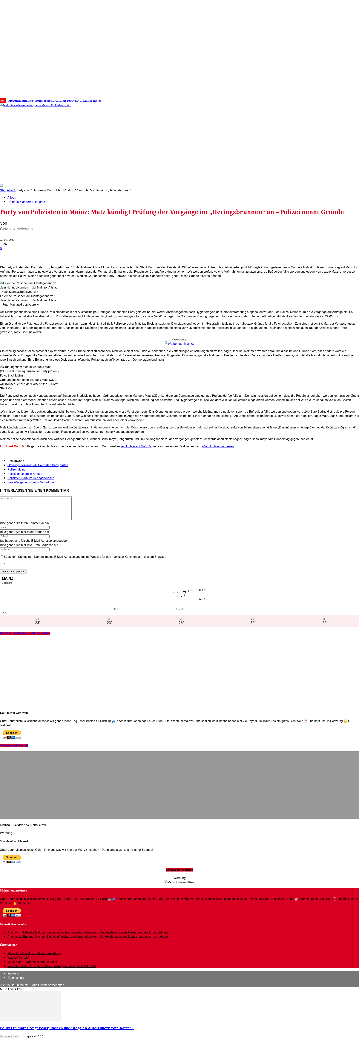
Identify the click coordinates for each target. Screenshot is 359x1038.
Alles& (11, 190)
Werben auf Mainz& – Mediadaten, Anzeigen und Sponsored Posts (51, 966)
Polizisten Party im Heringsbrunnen (30, 478)
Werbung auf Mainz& (14, 745)
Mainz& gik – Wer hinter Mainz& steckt (32, 962)
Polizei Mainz (16, 469)
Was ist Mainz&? (18, 957)
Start (3, 190)
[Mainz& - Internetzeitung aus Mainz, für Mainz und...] (57, 134)
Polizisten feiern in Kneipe (24, 473)
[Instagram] (295, 99)
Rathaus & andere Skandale (26, 202)
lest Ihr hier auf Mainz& (136, 446)
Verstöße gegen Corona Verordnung (31, 482)
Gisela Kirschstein (16, 229)
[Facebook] (290, 99)
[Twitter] (301, 99)
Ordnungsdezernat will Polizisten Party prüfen (37, 465)
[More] (133, 254)
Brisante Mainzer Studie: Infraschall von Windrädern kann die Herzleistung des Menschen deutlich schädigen (95, 932)
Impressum (14, 973)
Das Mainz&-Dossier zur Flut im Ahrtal (25, 633)
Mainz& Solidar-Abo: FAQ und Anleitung (34, 953)
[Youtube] (307, 99)
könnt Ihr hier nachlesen (218, 446)
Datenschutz (15, 977)
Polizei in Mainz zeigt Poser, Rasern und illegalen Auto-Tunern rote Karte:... (67, 1027)
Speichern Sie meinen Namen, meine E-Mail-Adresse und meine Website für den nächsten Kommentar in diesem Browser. (85, 556)
